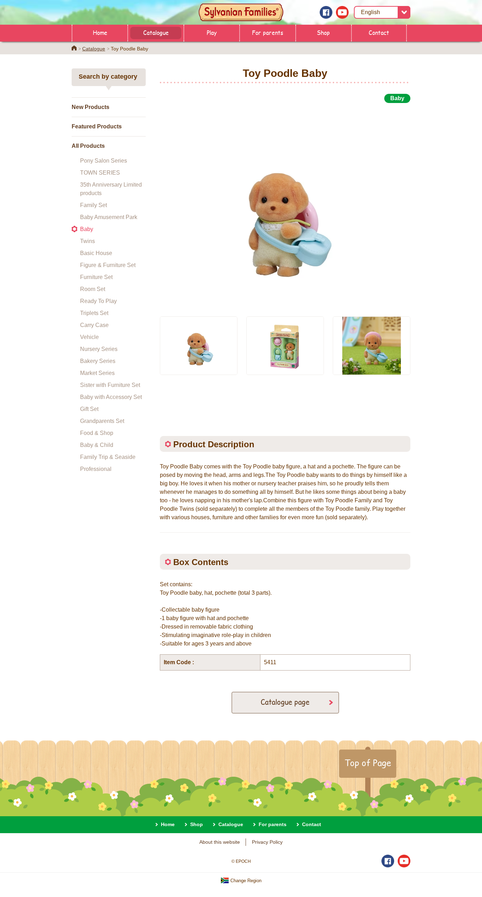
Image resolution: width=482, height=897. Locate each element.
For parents (267, 32)
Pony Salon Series (103, 161)
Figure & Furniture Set (107, 265)
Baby (86, 229)
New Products (90, 107)
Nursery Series (99, 349)
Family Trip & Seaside (107, 457)
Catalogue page (285, 702)
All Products (88, 146)
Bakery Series (97, 361)
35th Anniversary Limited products (111, 189)
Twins (87, 241)
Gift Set (89, 409)
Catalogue (156, 32)
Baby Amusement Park (108, 217)
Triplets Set (94, 313)
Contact (379, 32)
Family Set (93, 205)
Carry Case (94, 325)
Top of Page (367, 763)
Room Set (92, 289)
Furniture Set (96, 277)
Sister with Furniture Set (110, 385)
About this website (219, 842)
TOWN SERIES (100, 173)
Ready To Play (98, 301)
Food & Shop (96, 433)
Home (100, 32)
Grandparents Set (102, 421)
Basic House (96, 253)
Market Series (97, 373)
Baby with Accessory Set (111, 397)
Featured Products (97, 126)
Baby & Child (96, 445)
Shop (323, 32)
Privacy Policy (267, 842)
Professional (96, 469)
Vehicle (89, 337)
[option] (285, 206)
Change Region (245, 880)
